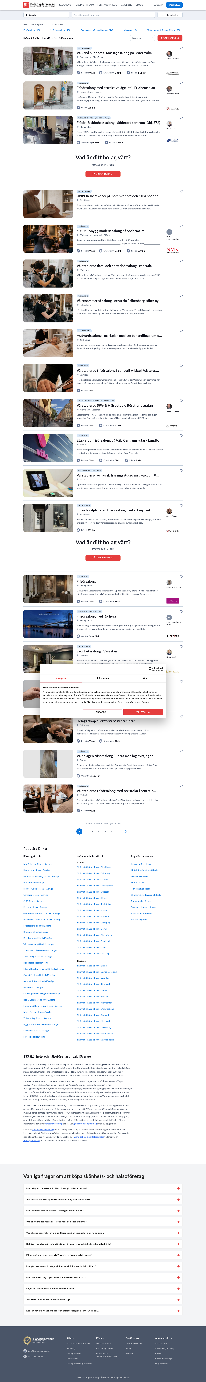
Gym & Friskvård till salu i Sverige (39, 975)
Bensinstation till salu (141, 864)
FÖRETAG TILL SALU (84, 5)
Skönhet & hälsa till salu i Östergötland (95, 1008)
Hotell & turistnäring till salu (144, 870)
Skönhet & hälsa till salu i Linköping (93, 922)
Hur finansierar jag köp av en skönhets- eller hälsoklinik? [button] (56, 1277)
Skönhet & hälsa (56, 24)
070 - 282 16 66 (35, 1356)
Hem (25, 24)
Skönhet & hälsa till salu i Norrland (93, 1021)
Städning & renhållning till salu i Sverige (41, 993)
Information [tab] (103, 678)
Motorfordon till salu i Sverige (37, 1012)
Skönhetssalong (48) (60, 30)
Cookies (158, 1353)
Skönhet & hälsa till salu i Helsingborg (95, 885)
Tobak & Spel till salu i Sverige (37, 956)
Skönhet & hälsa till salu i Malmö (92, 879)
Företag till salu (38, 24)
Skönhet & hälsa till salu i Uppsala (93, 891)
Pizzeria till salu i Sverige (35, 907)
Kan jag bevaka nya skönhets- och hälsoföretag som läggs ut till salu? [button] (62, 1310)
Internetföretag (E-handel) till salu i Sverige (43, 968)
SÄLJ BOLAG (65, 5)
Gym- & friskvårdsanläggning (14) (96, 30)
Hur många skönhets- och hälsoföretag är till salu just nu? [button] (56, 1188)
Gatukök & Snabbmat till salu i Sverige (41, 913)
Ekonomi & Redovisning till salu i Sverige (42, 1005)
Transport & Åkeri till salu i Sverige (39, 950)
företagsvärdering (54, 1123)
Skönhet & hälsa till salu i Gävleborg (94, 1027)
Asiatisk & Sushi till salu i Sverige (38, 981)
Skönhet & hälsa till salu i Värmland (93, 978)
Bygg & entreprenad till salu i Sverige (40, 1024)
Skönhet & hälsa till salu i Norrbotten (94, 1002)
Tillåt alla (143, 712)
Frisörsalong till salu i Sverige (37, 925)
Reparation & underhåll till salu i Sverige (42, 919)
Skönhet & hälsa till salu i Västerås (93, 916)
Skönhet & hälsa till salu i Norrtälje (93, 953)
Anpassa (101, 712)
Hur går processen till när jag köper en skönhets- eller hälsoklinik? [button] (61, 1266)
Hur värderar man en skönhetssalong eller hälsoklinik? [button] (55, 1210)
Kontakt (129, 1353)
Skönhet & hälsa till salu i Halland (92, 996)
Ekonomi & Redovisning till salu (146, 894)
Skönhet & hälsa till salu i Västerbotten (95, 1039)
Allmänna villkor (162, 1343)
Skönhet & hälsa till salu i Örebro (92, 898)
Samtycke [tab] (61, 678)
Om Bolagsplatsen (134, 1343)
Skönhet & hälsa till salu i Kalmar (92, 910)
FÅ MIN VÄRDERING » (103, 174)
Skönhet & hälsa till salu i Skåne (92, 965)
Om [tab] (145, 678)
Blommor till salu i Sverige (35, 931)
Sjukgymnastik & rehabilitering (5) (163, 30)
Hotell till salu (137, 882)
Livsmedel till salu (139, 876)
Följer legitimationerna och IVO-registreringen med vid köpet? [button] (59, 1255)
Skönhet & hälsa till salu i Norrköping (94, 935)
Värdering (71, 1348)
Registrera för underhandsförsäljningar (106, 1354)
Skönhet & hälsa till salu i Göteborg (94, 873)
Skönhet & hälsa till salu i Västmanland (95, 1033)
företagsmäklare (31, 1140)
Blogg (128, 1348)
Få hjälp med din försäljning (78, 1343)
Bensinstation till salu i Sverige (37, 938)
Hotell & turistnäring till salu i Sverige (41, 876)
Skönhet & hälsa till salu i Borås (92, 928)
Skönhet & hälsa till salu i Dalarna (92, 990)
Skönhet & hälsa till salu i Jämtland (93, 984)
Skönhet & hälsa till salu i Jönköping (94, 904)
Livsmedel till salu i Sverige (36, 1030)
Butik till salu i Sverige (33, 882)
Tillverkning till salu (140, 888)
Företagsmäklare (74, 1353)
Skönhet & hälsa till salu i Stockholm (94, 867)
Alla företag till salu (104, 1348)
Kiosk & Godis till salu (141, 913)
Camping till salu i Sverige (35, 894)
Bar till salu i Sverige (33, 987)
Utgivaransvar (161, 1363)
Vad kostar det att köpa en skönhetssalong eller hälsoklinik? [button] (58, 1199)
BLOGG (139, 5)
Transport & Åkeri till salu (143, 907)
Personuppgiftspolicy (164, 1348)
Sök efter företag (103, 1343)
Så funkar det (72, 1358)
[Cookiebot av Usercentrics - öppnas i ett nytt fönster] (150, 669)
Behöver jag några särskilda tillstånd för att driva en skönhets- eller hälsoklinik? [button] (68, 1244)
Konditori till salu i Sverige (35, 962)
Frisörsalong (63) (31, 30)
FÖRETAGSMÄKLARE (107, 5)
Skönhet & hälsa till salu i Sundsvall (93, 941)
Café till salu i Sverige (33, 901)
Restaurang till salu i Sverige (36, 870)
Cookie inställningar (164, 1358)
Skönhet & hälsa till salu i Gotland (93, 1015)
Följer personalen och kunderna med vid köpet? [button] (51, 1288)
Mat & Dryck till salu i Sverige (37, 864)
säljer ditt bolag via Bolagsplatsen (89, 1136)
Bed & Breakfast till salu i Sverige (39, 999)
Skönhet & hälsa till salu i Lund (91, 947)
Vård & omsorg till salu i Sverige (38, 944)
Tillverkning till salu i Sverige (37, 1018)
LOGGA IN (158, 5)
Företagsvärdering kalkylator (79, 1363)
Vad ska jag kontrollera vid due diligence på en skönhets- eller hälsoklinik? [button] (65, 1232)
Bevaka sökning (170, 38)
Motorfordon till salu (141, 901)
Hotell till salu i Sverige (34, 1036)
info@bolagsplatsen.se (39, 1350)
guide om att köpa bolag (85, 1123)
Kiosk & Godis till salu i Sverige (38, 888)
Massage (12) (130, 30)
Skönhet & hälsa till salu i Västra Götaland (97, 971)
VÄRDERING (126, 5)
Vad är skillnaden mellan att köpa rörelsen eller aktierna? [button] (56, 1221)
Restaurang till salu (140, 919)
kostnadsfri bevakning (43, 1129)
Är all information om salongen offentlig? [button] (48, 1299)
